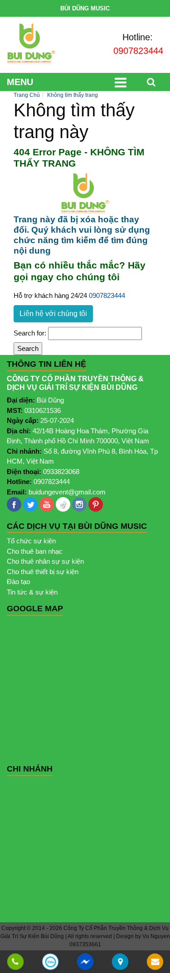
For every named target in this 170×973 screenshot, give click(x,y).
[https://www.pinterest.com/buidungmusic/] (95, 504)
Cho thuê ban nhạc (35, 551)
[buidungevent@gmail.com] (154, 962)
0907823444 (138, 51)
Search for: (30, 333)
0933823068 (61, 471)
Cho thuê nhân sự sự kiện (45, 561)
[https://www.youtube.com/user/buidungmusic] (46, 504)
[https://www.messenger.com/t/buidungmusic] (85, 967)
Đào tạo (18, 581)
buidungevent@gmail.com (67, 492)
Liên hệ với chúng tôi (53, 313)
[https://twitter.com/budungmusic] (30, 504)
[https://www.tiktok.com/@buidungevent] (63, 504)
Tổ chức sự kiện (31, 541)
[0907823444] (15, 962)
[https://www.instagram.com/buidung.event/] (79, 504)
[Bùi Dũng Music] (31, 44)
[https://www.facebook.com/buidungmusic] (14, 504)
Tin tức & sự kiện (32, 592)
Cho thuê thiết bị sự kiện (42, 571)
